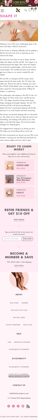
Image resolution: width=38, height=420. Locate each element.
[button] (19, 376)
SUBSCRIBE (27, 239)
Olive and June (12, 416)
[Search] (25, 9)
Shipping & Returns (22, 342)
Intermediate (21, 162)
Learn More (19, 265)
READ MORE (20, 168)
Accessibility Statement (19, 349)
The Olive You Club (19, 310)
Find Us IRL (27, 325)
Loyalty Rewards (13, 325)
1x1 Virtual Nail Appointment (19, 398)
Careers (24, 303)
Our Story (14, 303)
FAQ (9, 342)
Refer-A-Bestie (19, 219)
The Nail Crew (19, 317)
